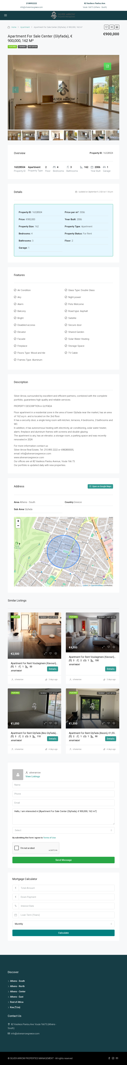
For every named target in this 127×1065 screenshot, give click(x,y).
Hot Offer (32, 46)
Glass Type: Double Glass (81, 290)
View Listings (33, 776)
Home (13, 27)
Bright (21, 318)
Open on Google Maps (101, 486)
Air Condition (24, 290)
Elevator (22, 332)
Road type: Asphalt (78, 311)
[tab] (107, 66)
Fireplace (22, 346)
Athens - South (17, 981)
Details (52, 669)
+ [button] (18, 521)
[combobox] (63, 830)
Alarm (20, 304)
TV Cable (73, 352)
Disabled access (26, 325)
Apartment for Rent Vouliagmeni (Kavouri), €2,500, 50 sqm (42, 663)
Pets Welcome (76, 304)
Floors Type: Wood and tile (31, 352)
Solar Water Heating (78, 339)
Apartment (25, 27)
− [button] (18, 526)
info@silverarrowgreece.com (31, 7)
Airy (19, 297)
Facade (21, 339)
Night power (74, 297)
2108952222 (31, 3)
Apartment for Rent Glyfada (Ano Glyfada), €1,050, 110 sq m (43, 733)
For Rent (22, 46)
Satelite (72, 318)
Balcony (22, 311)
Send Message (63, 860)
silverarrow (19, 679)
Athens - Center (18, 991)
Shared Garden (76, 332)
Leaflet (85, 585)
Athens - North (17, 986)
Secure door (75, 325)
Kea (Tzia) (15, 1007)
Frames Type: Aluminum (30, 359)
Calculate (63, 932)
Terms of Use (49, 837)
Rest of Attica (16, 1002)
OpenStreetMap (97, 585)
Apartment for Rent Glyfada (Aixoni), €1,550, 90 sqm (97, 733)
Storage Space (76, 346)
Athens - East (16, 997)
